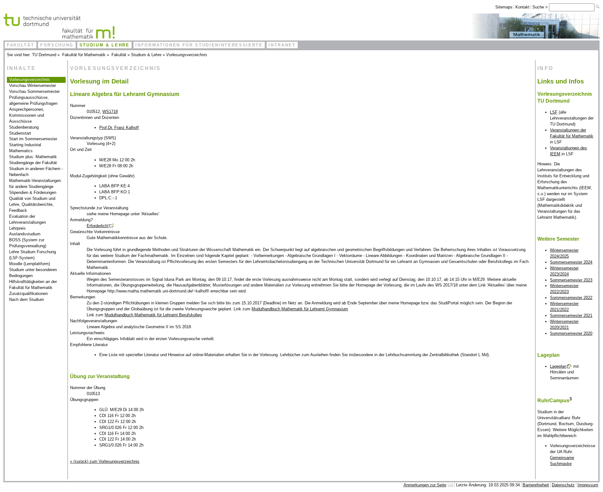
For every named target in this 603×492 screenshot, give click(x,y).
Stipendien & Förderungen (32, 192)
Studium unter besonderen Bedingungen (33, 272)
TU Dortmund (44, 54)
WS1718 (110, 111)
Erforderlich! (98, 225)
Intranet (282, 45)
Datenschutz (563, 485)
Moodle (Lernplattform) (29, 263)
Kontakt (522, 7)
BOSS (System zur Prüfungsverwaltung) (27, 243)
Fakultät (20, 45)
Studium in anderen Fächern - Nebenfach (36, 171)
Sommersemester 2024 (571, 262)
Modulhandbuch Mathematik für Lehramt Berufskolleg (153, 315)
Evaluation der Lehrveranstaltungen (27, 219)
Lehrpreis (17, 228)
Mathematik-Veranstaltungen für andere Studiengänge (35, 183)
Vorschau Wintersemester (32, 85)
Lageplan (558, 366)
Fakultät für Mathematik (84, 54)
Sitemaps (504, 7)
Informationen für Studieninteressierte (199, 45)
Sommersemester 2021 (571, 315)
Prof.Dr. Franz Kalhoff (119, 127)
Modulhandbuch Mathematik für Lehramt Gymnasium (300, 309)
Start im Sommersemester (33, 138)
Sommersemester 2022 (571, 297)
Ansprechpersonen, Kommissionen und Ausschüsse (26, 115)
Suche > (540, 7)
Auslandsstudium (25, 234)
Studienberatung (24, 127)
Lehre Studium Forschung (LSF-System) (32, 254)
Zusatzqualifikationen (28, 293)
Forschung (56, 45)
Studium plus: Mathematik (33, 156)
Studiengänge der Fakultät (33, 162)
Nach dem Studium (26, 299)
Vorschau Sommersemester (34, 91)
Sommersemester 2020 (571, 333)
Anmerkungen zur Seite (425, 485)
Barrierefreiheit (536, 485)
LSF (553, 112)
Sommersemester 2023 (571, 280)
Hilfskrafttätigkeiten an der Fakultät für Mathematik (33, 284)
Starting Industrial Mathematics (25, 147)
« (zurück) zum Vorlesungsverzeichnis (104, 461)
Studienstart (20, 133)
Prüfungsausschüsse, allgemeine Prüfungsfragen (33, 100)
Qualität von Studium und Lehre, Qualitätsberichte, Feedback (32, 204)
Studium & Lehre (104, 45)
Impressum (588, 485)
